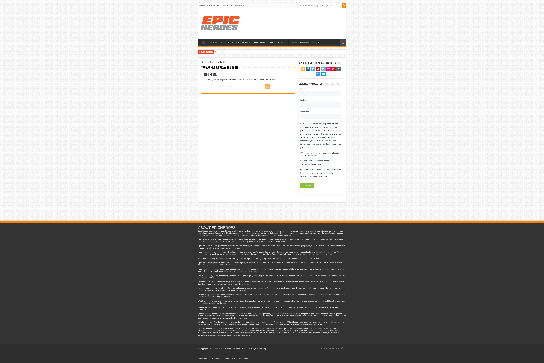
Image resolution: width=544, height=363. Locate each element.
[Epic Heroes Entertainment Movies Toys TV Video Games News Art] (220, 23)
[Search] (344, 5)
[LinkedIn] (312, 5)
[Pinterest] (309, 5)
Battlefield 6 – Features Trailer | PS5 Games (231, 52)
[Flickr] (314, 5)
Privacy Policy (248, 348)
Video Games (259, 43)
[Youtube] (317, 5)
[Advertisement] (272, 212)
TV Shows (246, 43)
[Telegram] (327, 5)
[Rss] (301, 5)
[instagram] (323, 5)
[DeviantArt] (320, 5)
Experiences (305, 43)
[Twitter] (306, 5)
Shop (315, 43)
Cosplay (293, 43)
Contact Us (227, 5)
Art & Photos (281, 43)
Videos (224, 43)
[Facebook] (303, 5)
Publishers (239, 5)
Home (203, 42)
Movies (234, 43)
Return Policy (260, 348)
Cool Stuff (213, 43)
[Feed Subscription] (294, 68)
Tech (271, 43)
